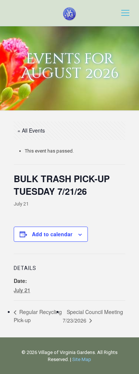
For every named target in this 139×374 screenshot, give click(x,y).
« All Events (31, 130)
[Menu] (125, 13)
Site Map (81, 359)
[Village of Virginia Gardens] (69, 13)
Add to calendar (52, 234)
